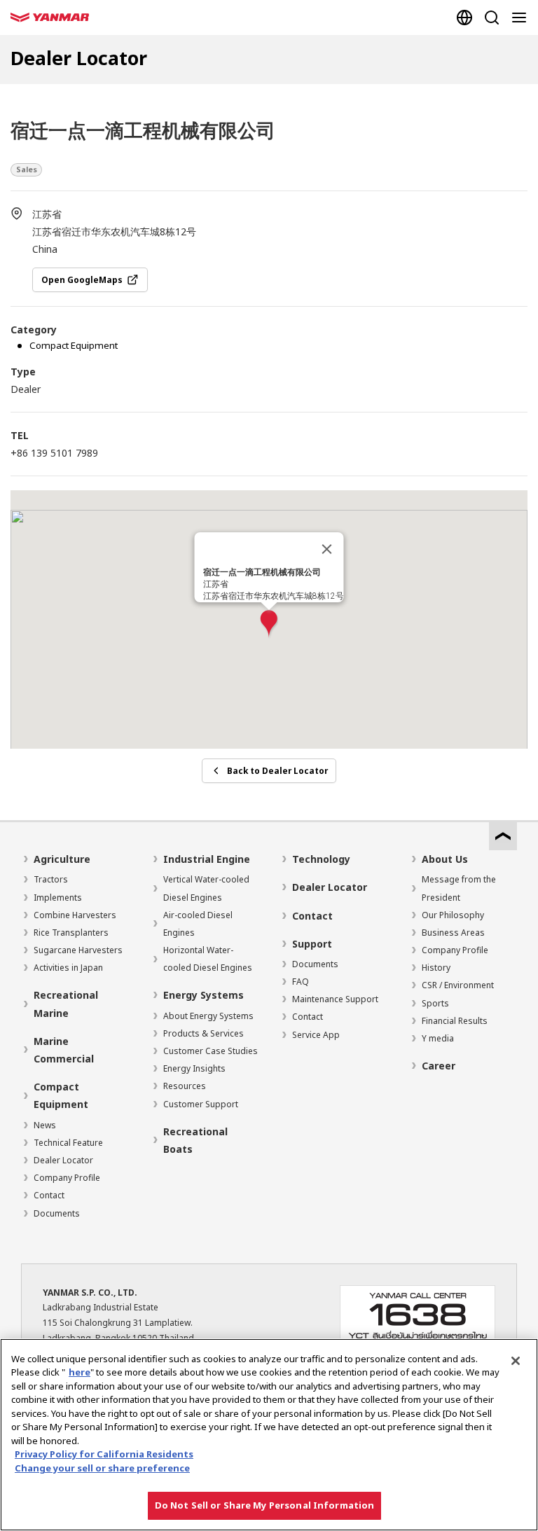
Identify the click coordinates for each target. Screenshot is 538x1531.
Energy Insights (194, 1068)
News (45, 1125)
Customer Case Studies (210, 1051)
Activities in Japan (68, 968)
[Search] (491, 17)
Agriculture (62, 859)
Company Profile (67, 1178)
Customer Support (200, 1104)
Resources (184, 1086)
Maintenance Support (335, 999)
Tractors (51, 879)
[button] (269, 624)
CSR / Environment (458, 985)
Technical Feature (68, 1143)
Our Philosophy (453, 915)
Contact (49, 1195)
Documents (57, 1213)
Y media (438, 1038)
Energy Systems (203, 995)
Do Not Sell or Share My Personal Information (265, 1505)
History (436, 968)
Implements (58, 897)
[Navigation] (521, 17)
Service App (316, 1035)
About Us (445, 859)
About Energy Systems (208, 1016)
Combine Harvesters (75, 915)
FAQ (300, 982)
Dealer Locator (63, 1160)
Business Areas (453, 932)
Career (438, 1065)
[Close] (327, 549)
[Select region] (464, 17)
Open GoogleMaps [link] (82, 279)
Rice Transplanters (71, 932)
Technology (321, 859)
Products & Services (203, 1033)
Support (312, 943)
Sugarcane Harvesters (78, 950)
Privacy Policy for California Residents (104, 1454)
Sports (435, 1003)
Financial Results (455, 1021)
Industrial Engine (206, 859)
